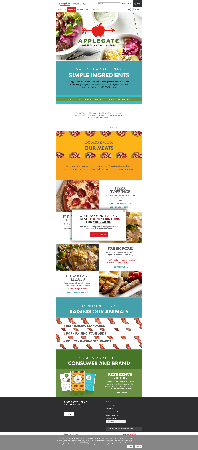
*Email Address (112, 125)
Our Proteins (74, 99)
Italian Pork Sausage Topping (121, 203)
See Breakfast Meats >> (77, 292)
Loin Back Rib (129, 262)
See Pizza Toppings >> (120, 207)
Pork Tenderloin (113, 260)
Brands (70, 9)
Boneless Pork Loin (128, 260)
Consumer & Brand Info (118, 99)
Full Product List (110, 405)
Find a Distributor (111, 402)
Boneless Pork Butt (115, 262)
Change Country (111, 418)
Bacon (85, 288)
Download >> (120, 392)
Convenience (95, 9)
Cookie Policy (84, 442)
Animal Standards (94, 99)
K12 (87, 9)
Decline (138, 446)
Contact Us (109, 408)
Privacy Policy (64, 434)
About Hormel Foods (112, 412)
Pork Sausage (75, 288)
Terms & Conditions (74, 434)
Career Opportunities (112, 415)
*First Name (74, 125)
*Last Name (93, 125)
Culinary (80, 9)
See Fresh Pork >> (120, 266)
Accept (130, 446)
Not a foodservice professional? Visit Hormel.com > (121, 428)
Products (61, 9)
